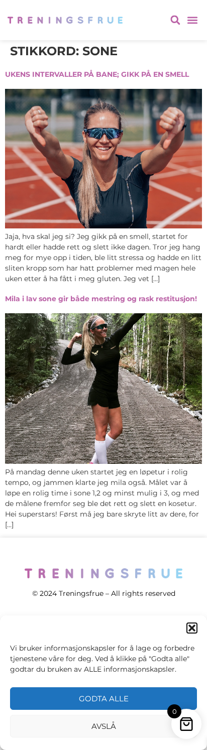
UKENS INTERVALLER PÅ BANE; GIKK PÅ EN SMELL (97, 74)
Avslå (103, 726)
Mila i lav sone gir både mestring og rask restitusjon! (101, 298)
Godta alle (104, 698)
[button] (192, 628)
